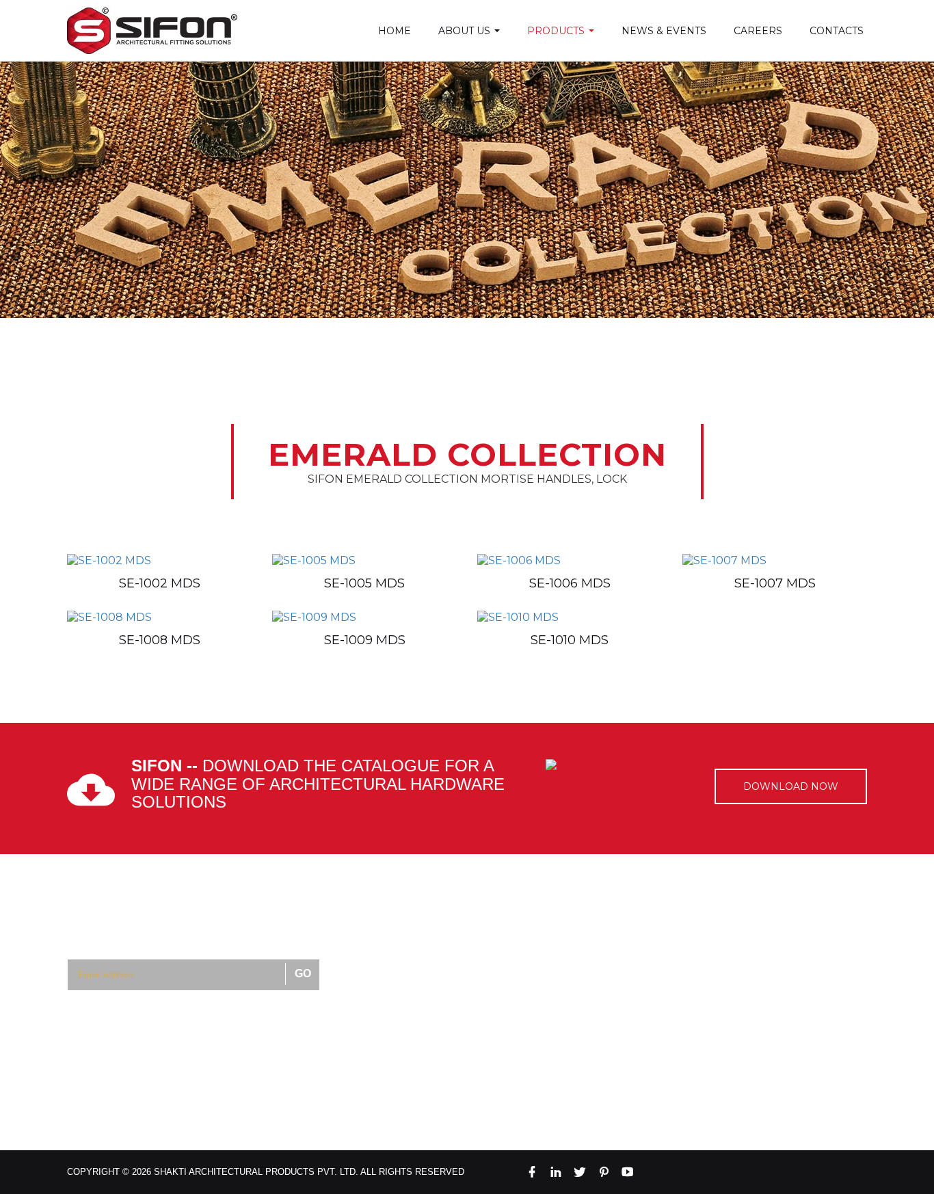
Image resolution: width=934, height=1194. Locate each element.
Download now (790, 786)
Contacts (837, 31)
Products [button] (557, 31)
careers (758, 31)
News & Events (664, 31)
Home (394, 31)
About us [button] (465, 31)
